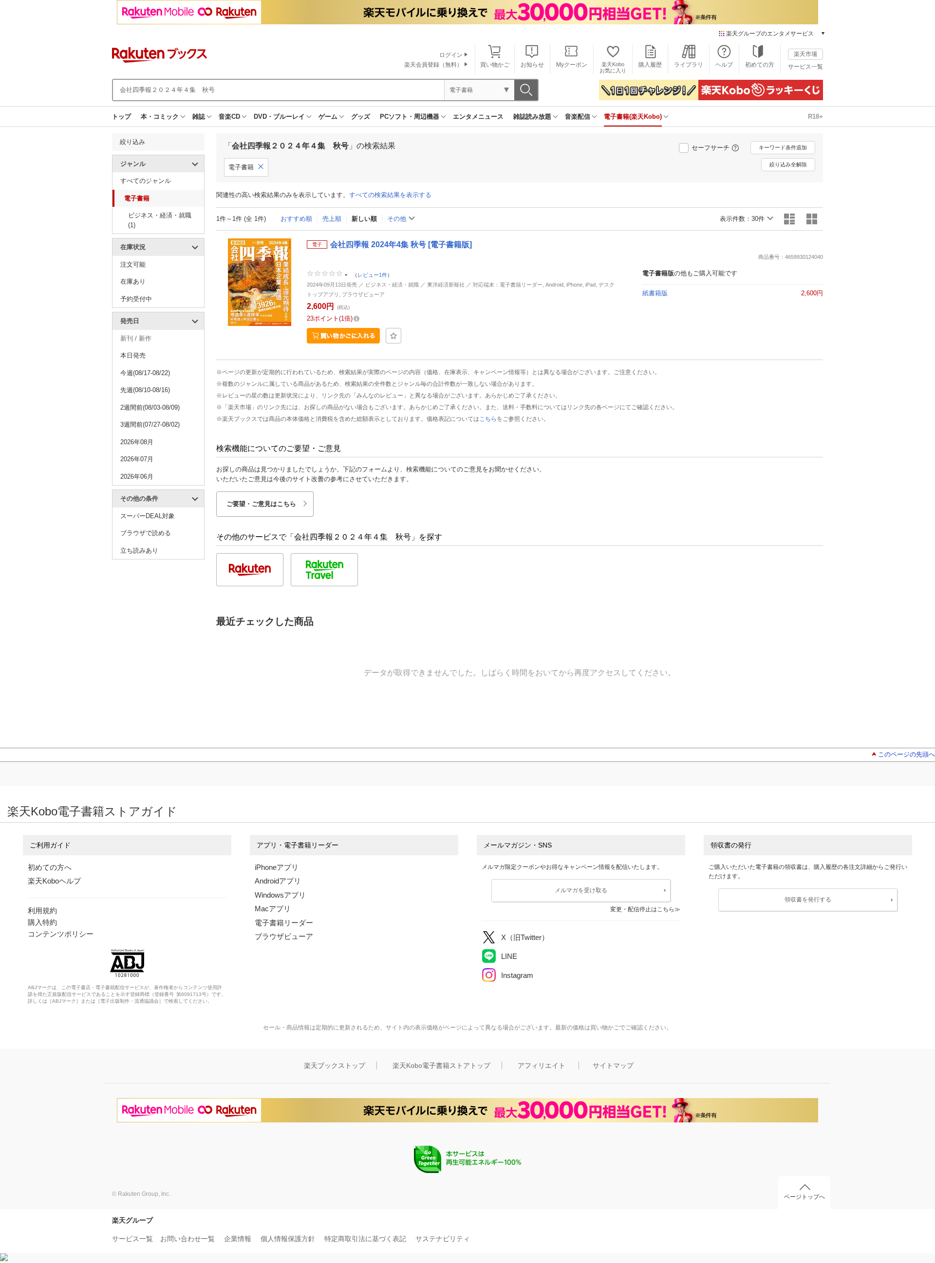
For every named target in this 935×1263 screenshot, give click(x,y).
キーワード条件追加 (783, 147)
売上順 (331, 218)
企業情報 (237, 1239)
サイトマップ (613, 1065)
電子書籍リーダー (284, 923)
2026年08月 (136, 442)
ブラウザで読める (145, 533)
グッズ (360, 116)
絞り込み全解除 (788, 164)
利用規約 (42, 910)
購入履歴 (650, 64)
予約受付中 (136, 299)
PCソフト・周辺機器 (409, 116)
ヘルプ (724, 64)
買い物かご (494, 64)
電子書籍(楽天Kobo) (633, 116)
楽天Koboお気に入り (612, 67)
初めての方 (759, 64)
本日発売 (133, 355)
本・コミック (160, 116)
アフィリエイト (541, 1065)
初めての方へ (50, 867)
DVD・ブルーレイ (279, 116)
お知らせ (532, 64)
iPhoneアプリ (277, 867)
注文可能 (133, 264)
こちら (488, 418)
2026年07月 (136, 459)
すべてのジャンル (145, 180)
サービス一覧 (805, 66)
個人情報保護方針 (288, 1239)
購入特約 (42, 922)
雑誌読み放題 (532, 116)
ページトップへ (804, 1196)
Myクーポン (571, 64)
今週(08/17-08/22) (145, 373)
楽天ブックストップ (334, 1065)
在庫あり (133, 281)
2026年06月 (136, 476)
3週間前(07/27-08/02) (150, 424)
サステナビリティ (442, 1239)
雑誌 (198, 116)
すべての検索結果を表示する (390, 194)
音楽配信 (577, 116)
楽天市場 (805, 54)
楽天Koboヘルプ (54, 881)
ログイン (451, 55)
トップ (121, 116)
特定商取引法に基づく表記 (365, 1239)
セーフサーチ (710, 147)
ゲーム (327, 116)
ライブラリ (688, 64)
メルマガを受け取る (581, 890)
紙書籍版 (655, 293)
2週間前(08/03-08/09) (150, 407)
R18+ (815, 116)
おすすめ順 (296, 218)
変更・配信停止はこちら (642, 909)
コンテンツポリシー (61, 934)
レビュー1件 (372, 275)
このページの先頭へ (906, 754)
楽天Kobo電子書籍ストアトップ (441, 1065)
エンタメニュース (478, 116)
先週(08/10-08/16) (145, 390)
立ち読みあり (139, 550)
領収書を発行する (808, 899)
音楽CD (229, 116)
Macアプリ (273, 908)
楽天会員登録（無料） (433, 65)
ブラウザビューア (284, 936)
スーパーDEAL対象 (147, 516)
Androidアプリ (278, 881)
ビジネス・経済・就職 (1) (159, 220)
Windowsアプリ (280, 895)
